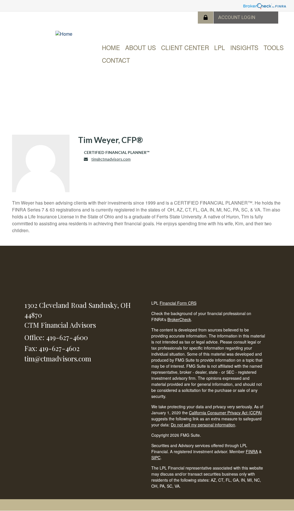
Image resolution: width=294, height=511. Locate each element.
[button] (140, 47)
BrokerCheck (179, 319)
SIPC (155, 457)
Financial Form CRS (178, 303)
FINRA (252, 451)
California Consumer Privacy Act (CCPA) (225, 412)
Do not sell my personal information (203, 425)
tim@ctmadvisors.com (111, 159)
